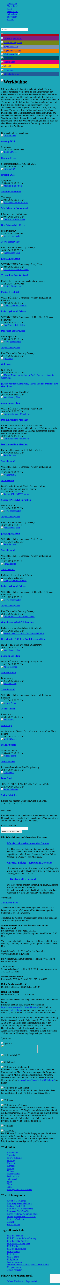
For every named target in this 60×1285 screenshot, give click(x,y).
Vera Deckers (8, 569)
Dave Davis (6, 778)
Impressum (12, 16)
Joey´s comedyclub (10, 241)
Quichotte (6, 364)
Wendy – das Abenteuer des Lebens (28, 843)
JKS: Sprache (13, 1251)
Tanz (9, 1187)
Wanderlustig (7, 480)
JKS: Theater (13, 1256)
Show (9, 1181)
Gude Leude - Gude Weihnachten (17, 622)
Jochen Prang (8, 708)
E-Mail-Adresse (8, 825)
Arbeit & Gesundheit (16, 1200)
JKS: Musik (12, 1246)
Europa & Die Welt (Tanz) (19, 1211)
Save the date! (8, 461)
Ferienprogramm (14, 1262)
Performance (13, 1176)
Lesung (10, 1168)
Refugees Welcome (16, 1219)
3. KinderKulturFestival (21, 879)
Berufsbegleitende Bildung (19, 1203)
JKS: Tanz (12, 1254)
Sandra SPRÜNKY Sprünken (16, 500)
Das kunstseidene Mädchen (14, 420)
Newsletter (12, 3)
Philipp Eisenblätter (11, 292)
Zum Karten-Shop (9, 902)
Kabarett (11, 1163)
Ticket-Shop (15, 1010)
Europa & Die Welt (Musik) (20, 1208)
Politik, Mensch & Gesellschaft (21, 1216)
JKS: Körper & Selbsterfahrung (21, 1238)
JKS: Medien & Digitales (18, 1243)
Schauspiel (12, 1179)
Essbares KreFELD (16, 1206)
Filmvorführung (14, 1158)
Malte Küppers (8, 745)
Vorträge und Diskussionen (19, 1189)
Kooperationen (14, 1267)
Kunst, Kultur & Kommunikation (22, 1214)
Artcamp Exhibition (11, 191)
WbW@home (13, 1224)
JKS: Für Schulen (15, 1235)
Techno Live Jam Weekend (14, 275)
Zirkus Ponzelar (14, 1270)
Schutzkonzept (14, 14)
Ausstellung (12, 1152)
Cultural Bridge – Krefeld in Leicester (29, 862)
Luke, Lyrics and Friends (13, 311)
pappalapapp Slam (10, 258)
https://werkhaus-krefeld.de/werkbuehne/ (20, 1007)
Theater (10, 1222)
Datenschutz (12, 11)
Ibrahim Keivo (8, 158)
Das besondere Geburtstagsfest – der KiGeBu (28, 1264)
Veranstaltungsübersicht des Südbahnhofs (36, 1080)
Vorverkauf (12, 6)
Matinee (10, 1171)
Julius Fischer (8, 761)
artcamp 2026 (8, 141)
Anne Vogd (6, 725)
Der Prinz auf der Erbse (13, 225)
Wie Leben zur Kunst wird (14, 208)
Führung (11, 1160)
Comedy (11, 1155)
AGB (9, 9)
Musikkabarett (13, 1173)
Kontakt (10, 19)
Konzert (10, 1166)
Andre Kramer (8, 672)
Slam (9, 1184)
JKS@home (12, 1259)
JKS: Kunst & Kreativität (18, 1241)
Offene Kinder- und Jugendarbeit (22, 1281)
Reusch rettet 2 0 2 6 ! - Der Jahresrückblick (23, 639)
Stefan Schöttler (9, 795)
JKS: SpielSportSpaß (16, 1249)
